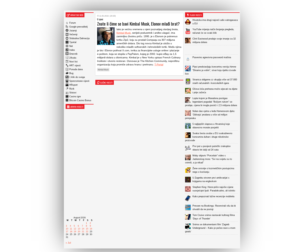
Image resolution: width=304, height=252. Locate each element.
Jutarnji (73, 30)
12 (75, 229)
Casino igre (75, 96)
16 (91, 229)
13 (79, 229)
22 (87, 231)
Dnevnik (73, 54)
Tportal (72, 42)
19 (75, 231)
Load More (212, 240)
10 (67, 229)
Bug (71, 73)
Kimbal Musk (123, 32)
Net (71, 46)
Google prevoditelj (78, 26)
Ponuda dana (76, 69)
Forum (72, 22)
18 (71, 231)
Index (72, 50)
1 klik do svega (77, 77)
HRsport (73, 85)
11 (71, 229)
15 (87, 229)
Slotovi (72, 92)
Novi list (73, 61)
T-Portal (158, 64)
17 (67, 231)
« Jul (68, 242)
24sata (72, 57)
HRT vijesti (75, 65)
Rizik (71, 88)
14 (83, 229)
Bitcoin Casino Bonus (80, 100)
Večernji (73, 34)
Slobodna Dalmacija (79, 38)
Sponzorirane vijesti (79, 81)
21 (83, 231)
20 (79, 231)
